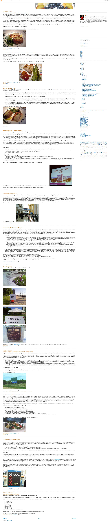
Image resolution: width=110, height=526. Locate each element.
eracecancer (81, 147)
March (83, 100)
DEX (105, 144)
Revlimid (99, 155)
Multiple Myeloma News (84, 126)
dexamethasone (84, 146)
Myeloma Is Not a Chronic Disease (11, 494)
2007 (81, 58)
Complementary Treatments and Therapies (12, 227)
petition (99, 152)
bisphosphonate (93, 142)
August (83, 80)
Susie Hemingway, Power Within (85, 135)
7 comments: (15, 514)
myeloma (82, 150)
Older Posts (74, 518)
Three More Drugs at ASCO (9, 88)
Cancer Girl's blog (16, 344)
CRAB (106, 143)
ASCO (7, 49)
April (83, 99)
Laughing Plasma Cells (84, 121)
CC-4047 (104, 142)
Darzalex (100, 144)
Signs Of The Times (7, 266)
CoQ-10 (98, 143)
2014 (81, 51)
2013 (81, 52)
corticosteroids (102, 143)
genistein (86, 147)
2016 (82, 67)
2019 (82, 64)
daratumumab (95, 144)
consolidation (11, 489)
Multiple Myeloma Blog (84, 124)
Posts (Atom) (9, 520)
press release (57, 459)
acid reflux (82, 140)
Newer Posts (5, 518)
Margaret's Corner (83, 123)
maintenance (16, 489)
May (83, 98)
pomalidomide (85, 154)
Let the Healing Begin (83, 122)
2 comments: (15, 433)
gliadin (93, 147)
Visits (81, 160)
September (84, 79)
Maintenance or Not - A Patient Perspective (12, 130)
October (83, 78)
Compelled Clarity (83, 118)
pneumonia (105, 152)
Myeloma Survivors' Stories (84, 127)
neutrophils (82, 151)
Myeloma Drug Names (83, 43)
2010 (81, 55)
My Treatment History (83, 46)
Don (86, 15)
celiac (83, 143)
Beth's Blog (82, 116)
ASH (105, 140)
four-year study (22, 17)
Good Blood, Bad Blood (84, 119)
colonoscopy (89, 143)
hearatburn (104, 147)
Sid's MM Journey (83, 134)
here (54, 89)
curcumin (83, 144)
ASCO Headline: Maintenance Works (11, 439)
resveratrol (95, 155)
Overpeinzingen (82, 132)
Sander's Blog (82, 133)
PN (101, 152)
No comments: (15, 82)
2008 (81, 57)
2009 (81, 56)
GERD (90, 147)
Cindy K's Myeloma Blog (84, 117)
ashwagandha (82, 142)
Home (39, 518)
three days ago (11, 132)
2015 (82, 68)
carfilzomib (99, 142)
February (83, 102)
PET (92, 152)
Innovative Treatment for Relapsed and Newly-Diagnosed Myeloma (18, 351)
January (83, 103)
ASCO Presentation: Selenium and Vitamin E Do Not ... (91, 85)
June (83, 83)
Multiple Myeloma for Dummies (85, 125)
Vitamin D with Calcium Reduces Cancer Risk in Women (16, 13)
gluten (100, 147)
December (84, 75)
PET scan (95, 152)
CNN (86, 143)
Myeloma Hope (55, 4)
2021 (82, 63)
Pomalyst (94, 153)
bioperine (88, 142)
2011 (81, 54)
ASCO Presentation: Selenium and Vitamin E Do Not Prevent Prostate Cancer (20, 53)
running (105, 155)
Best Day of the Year (83, 115)
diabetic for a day (95, 146)
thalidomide (104, 156)
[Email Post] (18, 48)
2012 (81, 53)
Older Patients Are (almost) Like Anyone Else (13, 394)
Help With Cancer (83, 120)
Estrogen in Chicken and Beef (9, 193)
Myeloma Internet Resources (85, 42)
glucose (97, 147)
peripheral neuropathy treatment (85, 152)
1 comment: (15, 48)
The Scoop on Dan (83, 136)
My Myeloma (82, 45)
